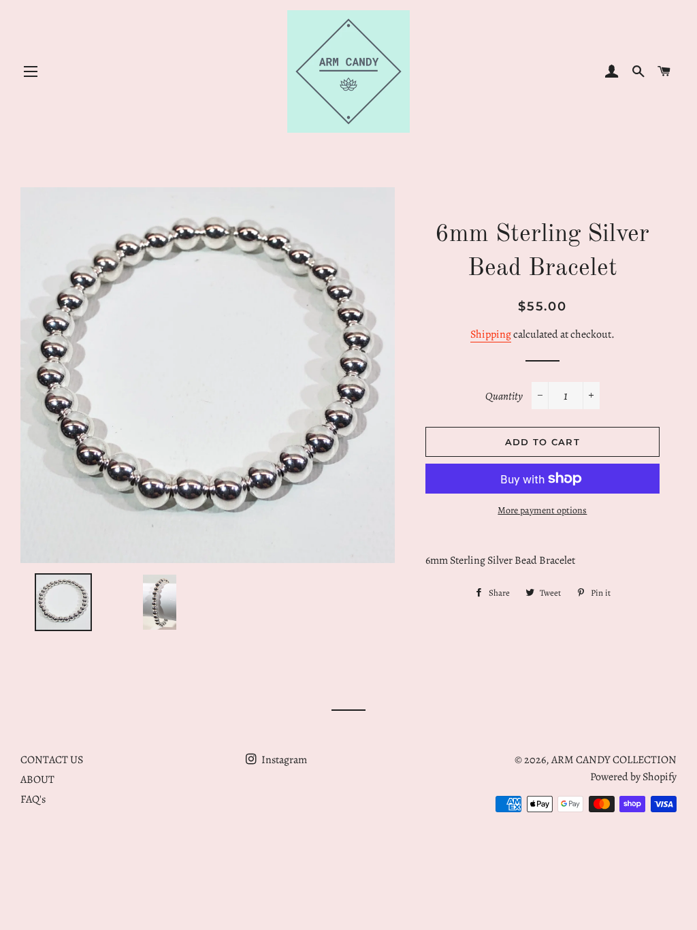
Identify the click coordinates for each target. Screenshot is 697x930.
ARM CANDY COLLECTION (614, 759)
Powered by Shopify (633, 776)
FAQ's (33, 799)
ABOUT (37, 779)
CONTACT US (51, 759)
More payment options (542, 510)
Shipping (490, 334)
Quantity (504, 396)
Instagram (283, 759)
